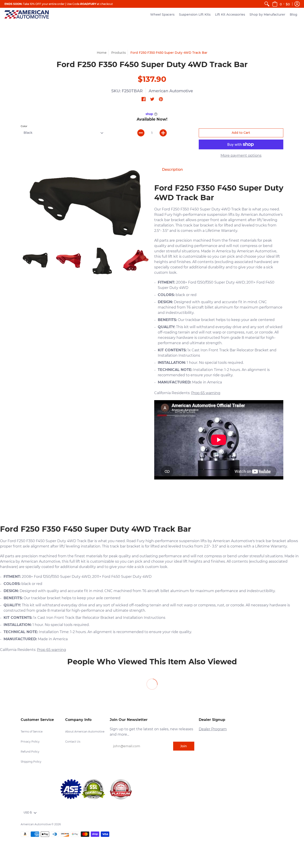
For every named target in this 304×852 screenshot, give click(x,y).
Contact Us (72, 741)
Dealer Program (213, 729)
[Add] (163, 132)
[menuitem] (267, 4)
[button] (281, 4)
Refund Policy (30, 751)
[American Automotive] (26, 14)
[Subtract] (140, 132)
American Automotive (171, 90)
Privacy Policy (30, 741)
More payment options (241, 155)
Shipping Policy (31, 761)
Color (24, 126)
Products (118, 53)
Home (102, 53)
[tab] (172, 169)
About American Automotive (84, 731)
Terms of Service (32, 731)
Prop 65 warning (205, 393)
